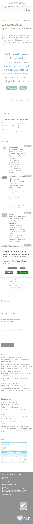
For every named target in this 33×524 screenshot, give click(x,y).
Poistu (22, 268)
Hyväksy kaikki (22, 272)
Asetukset (9, 272)
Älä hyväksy (12, 268)
